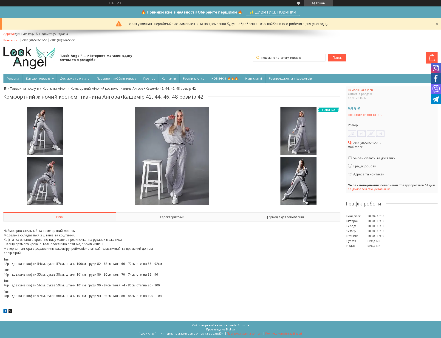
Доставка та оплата (75, 78)
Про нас (149, 78)
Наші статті (253, 78)
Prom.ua (243, 325)
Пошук (337, 57)
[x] (10, 312)
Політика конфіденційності (283, 333)
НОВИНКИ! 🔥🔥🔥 (225, 78)
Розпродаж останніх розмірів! (291, 78)
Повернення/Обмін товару (116, 78)
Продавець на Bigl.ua (220, 329)
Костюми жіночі (54, 88)
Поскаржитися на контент (244, 333)
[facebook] (5, 312)
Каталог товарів (38, 78)
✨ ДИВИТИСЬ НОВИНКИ (272, 12)
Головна (13, 78)
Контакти (169, 78)
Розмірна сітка (193, 78)
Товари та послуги (24, 88)
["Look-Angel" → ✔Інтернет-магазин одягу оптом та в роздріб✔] (29, 58)
